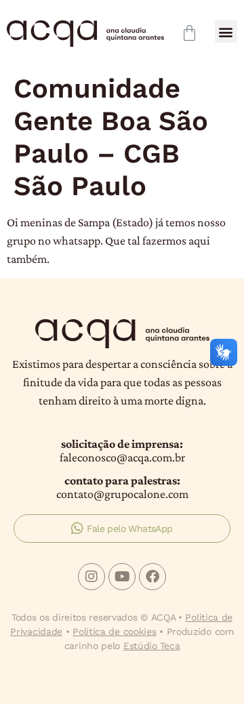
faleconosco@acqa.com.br (122, 457)
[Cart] (189, 33)
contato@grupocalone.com (122, 494)
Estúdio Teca (151, 645)
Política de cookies (114, 631)
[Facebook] (152, 576)
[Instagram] (91, 576)
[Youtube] (122, 576)
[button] (226, 31)
